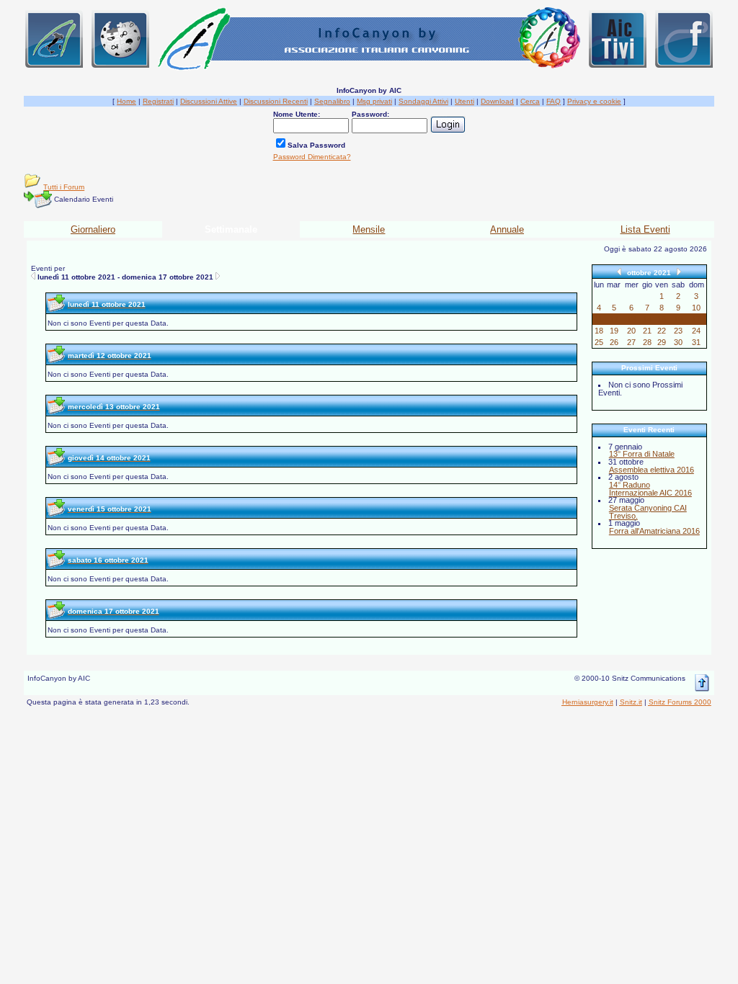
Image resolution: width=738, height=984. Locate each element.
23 (678, 330)
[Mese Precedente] (619, 271)
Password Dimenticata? (312, 157)
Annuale (507, 229)
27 (631, 342)
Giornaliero (93, 229)
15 (661, 319)
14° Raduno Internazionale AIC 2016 (650, 488)
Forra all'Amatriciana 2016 (654, 531)
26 (614, 342)
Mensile (368, 229)
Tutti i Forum (63, 187)
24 (696, 330)
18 (599, 330)
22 (661, 330)
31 (696, 342)
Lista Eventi (645, 229)
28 (647, 342)
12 (614, 319)
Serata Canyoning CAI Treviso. (648, 512)
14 (647, 319)
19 (614, 330)
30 (678, 342)
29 (661, 342)
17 (696, 319)
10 (696, 307)
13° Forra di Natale (642, 453)
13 (631, 319)
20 (631, 330)
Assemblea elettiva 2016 (651, 469)
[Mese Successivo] (679, 271)
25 (599, 342)
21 (647, 330)
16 (678, 319)
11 (599, 319)
